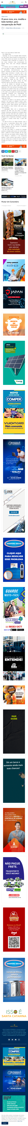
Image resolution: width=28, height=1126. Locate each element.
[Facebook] (2, 151)
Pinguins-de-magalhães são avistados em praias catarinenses (7, 169)
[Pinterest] (13, 151)
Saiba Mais (19, 1121)
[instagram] (19, 1039)
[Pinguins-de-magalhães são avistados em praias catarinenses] (7, 162)
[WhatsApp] (9, 151)
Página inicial (4, 16)
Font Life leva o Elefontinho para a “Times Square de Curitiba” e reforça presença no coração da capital (20, 171)
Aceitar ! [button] (5, 1123)
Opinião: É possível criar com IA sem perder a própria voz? (7, 189)
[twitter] (12, 1039)
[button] (2, 2)
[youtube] (15, 1039)
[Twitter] (6, 151)
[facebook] (9, 1039)
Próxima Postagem (21, 205)
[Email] (16, 151)
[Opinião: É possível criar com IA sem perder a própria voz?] (7, 182)
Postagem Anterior (6, 205)
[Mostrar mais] (19, 151)
